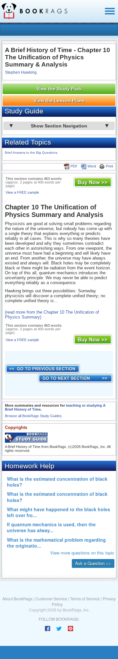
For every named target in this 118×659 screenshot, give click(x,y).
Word (92, 166)
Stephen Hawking (21, 72)
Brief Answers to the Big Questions (31, 152)
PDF (74, 166)
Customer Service (51, 598)
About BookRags (17, 598)
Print (109, 166)
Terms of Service (85, 598)
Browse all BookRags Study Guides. (34, 416)
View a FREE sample (22, 192)
